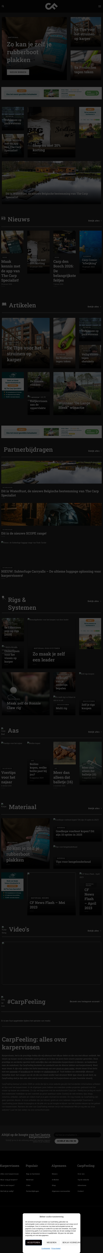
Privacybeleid (55, 1248)
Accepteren (33, 1242)
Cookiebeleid (45, 1248)
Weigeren (51, 1242)
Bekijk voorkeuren (70, 1242)
